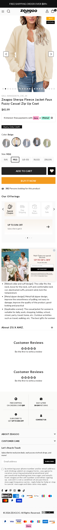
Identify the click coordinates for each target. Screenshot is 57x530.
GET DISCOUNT (42, 269)
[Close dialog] (54, 250)
